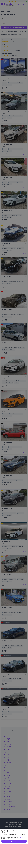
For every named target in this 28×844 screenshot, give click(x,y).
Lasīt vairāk (22, 837)
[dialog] (14, 836)
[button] (14, 839)
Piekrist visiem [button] (14, 841)
